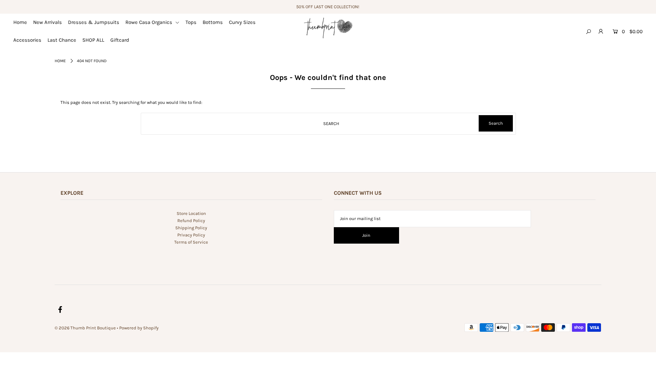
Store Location (191, 213)
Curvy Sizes (242, 22)
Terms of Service (191, 242)
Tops (191, 22)
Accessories (27, 40)
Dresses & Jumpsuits (93, 22)
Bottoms (213, 22)
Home (20, 22)
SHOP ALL (93, 40)
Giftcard (119, 40)
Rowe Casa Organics (149, 22)
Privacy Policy (191, 234)
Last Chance (61, 40)
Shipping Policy (191, 227)
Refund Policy (191, 220)
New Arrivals (47, 22)
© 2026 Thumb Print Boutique (85, 327)
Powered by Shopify (139, 327)
